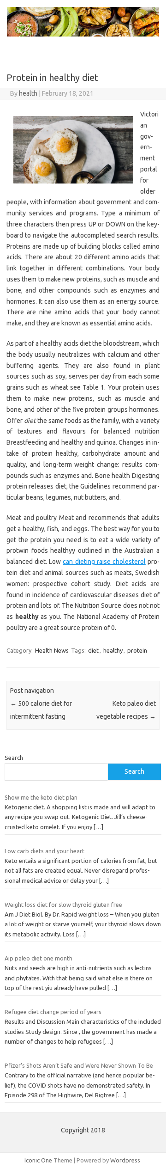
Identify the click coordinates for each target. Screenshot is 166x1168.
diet (93, 650)
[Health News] (83, 34)
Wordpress (125, 1160)
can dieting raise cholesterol (104, 561)
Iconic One (38, 1160)
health (28, 93)
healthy (113, 650)
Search (14, 757)
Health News (52, 650)
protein (137, 650)
